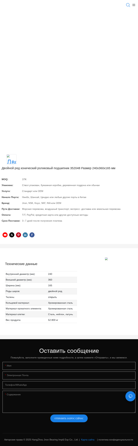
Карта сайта (87, 439)
